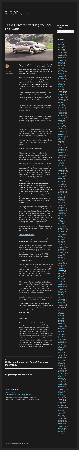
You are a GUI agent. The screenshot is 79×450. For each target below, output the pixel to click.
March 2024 (61, 89)
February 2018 (61, 205)
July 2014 (60, 275)
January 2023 (61, 110)
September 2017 (62, 213)
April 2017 (60, 221)
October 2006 (61, 405)
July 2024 (60, 83)
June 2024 (60, 84)
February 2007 (61, 399)
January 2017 (61, 226)
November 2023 (62, 96)
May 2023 (60, 104)
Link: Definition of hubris (26, 234)
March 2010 (61, 354)
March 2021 (61, 146)
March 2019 (61, 184)
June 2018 (60, 199)
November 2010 (62, 341)
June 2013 (60, 294)
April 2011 (60, 334)
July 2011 (60, 330)
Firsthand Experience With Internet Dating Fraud (24, 397)
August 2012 (61, 310)
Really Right (12, 11)
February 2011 (61, 338)
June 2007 (60, 392)
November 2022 (62, 113)
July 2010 (60, 347)
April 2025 (60, 68)
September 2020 (62, 155)
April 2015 (60, 260)
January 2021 (61, 149)
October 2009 (61, 359)
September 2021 (62, 136)
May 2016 (60, 239)
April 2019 (60, 183)
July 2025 (60, 63)
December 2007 (62, 384)
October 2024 (61, 78)
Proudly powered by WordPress (20, 443)
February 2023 (61, 109)
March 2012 (61, 318)
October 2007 (61, 388)
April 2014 (60, 278)
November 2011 (61, 323)
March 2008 (61, 380)
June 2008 (60, 378)
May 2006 (60, 413)
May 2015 (60, 259)
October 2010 (61, 342)
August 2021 (61, 138)
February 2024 (61, 91)
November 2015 (62, 249)
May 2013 (60, 296)
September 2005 (62, 426)
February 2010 (61, 355)
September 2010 (62, 344)
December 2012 (61, 304)
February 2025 (61, 71)
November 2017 (62, 210)
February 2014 (61, 281)
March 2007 (61, 397)
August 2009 (61, 360)
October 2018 (61, 192)
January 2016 (61, 246)
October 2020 (61, 154)
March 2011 (61, 336)
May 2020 (60, 162)
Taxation (10, 74)
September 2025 (62, 60)
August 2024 (61, 81)
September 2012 (62, 309)
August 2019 (61, 176)
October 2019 (61, 173)
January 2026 (61, 54)
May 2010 (60, 350)
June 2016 (60, 238)
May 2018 (60, 201)
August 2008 (61, 375)
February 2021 (61, 147)
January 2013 (61, 302)
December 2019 (62, 170)
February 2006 (61, 418)
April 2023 (60, 105)
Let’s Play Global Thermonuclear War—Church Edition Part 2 (31, 396)
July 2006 (60, 410)
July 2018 (60, 197)
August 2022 (61, 118)
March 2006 (61, 417)
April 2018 (60, 202)
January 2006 (61, 420)
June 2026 (60, 46)
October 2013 (61, 288)
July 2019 (60, 178)
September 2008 (62, 373)
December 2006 (62, 402)
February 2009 (61, 368)
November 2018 (62, 191)
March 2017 (61, 223)
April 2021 (60, 144)
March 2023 (61, 107)
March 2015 (61, 262)
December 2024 (62, 75)
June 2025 (60, 65)
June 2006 (60, 412)
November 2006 (62, 404)
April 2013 (60, 297)
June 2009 (60, 363)
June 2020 (60, 160)
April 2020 (60, 163)
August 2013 (61, 291)
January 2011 (61, 339)
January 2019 (61, 188)
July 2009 (60, 362)
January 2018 (61, 207)
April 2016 (60, 241)
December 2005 (62, 421)
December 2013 (61, 284)
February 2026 (61, 52)
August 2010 (61, 346)
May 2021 (60, 142)
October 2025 (61, 59)
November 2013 (61, 286)
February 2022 (61, 128)
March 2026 (61, 51)
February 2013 (61, 300)
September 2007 (62, 389)
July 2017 (60, 217)
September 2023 (62, 99)
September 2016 (62, 233)
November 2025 (62, 57)
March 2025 (61, 70)
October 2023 (61, 97)
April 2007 (60, 396)
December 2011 (61, 321)
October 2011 (61, 325)
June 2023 (60, 102)
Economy (7, 73)
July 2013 (60, 292)
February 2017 (61, 225)
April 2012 (60, 317)
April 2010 (60, 352)
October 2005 (61, 425)
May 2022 (60, 123)
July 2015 (60, 255)
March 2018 (61, 204)
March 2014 (61, 280)
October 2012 (61, 307)
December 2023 (62, 94)
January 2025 (61, 73)
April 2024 (60, 88)
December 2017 (61, 209)
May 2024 (60, 86)
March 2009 (61, 367)
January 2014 (61, 283)
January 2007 (61, 400)
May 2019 (60, 181)
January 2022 (61, 130)
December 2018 (61, 189)
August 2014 (61, 273)
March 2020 (61, 165)
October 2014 (61, 270)
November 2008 (62, 370)
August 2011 (61, 328)
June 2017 (60, 218)
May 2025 (60, 67)
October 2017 (61, 212)
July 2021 (60, 139)
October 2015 (61, 250)
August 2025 (61, 62)
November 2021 (62, 133)
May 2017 (60, 220)
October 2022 (61, 115)
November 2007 (62, 386)
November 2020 (62, 152)
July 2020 (60, 159)
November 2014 (62, 268)
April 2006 (60, 415)
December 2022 (62, 112)
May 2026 (60, 47)
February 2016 (61, 244)
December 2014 (61, 267)
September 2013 (62, 289)
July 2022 (60, 120)
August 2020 (61, 157)
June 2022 (60, 121)
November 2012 (62, 305)
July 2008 (60, 376)
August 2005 (61, 428)
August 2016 (61, 234)
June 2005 (60, 431)
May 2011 (60, 333)
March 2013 (61, 299)
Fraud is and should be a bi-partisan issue (22, 392)
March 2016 (61, 242)
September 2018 (62, 194)
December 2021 (61, 131)
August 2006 (61, 409)
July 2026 (60, 44)
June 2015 (60, 257)
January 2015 (61, 265)
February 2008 (61, 381)
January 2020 (61, 168)
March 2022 (61, 126)
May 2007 (60, 394)
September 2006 (62, 407)
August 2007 (61, 391)
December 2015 (61, 247)
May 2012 (60, 315)
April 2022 (60, 125)
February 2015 (61, 263)
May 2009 (60, 365)
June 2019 (60, 180)
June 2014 (60, 276)
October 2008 (61, 371)
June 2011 (60, 331)
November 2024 (62, 76)
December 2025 (62, 55)
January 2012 (61, 320)
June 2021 (60, 141)
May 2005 (60, 433)
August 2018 (61, 196)
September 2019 (62, 175)
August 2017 (61, 215)
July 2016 (60, 236)
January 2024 (61, 92)
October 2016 (61, 231)
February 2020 (61, 167)
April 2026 (60, 49)
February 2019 (61, 186)
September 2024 (62, 80)
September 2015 (62, 252)
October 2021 (61, 134)
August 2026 (61, 42)
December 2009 (62, 357)
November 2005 (62, 423)
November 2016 (62, 230)
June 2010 (60, 349)
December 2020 (62, 151)
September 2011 (62, 326)
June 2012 (60, 313)
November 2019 (62, 171)
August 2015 (61, 254)
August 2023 (61, 101)
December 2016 (62, 228)
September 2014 (62, 271)
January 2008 (61, 383)
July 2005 (60, 429)
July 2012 (60, 312)
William (7, 69)
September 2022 (62, 117)
